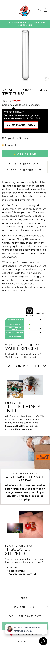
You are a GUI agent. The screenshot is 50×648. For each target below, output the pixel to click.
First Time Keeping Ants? (25, 170)
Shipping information (25, 164)
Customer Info (24, 607)
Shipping (7, 104)
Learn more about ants (24, 616)
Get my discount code (21, 124)
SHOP (24, 598)
